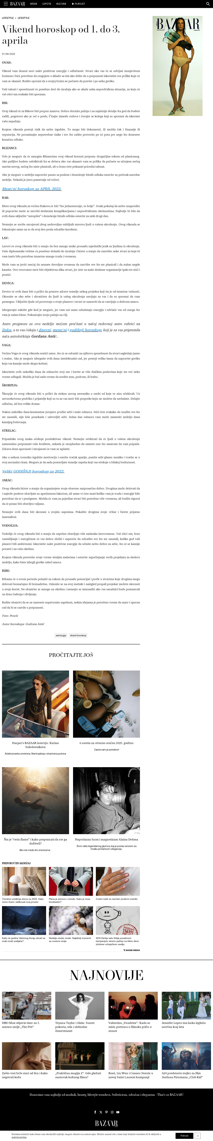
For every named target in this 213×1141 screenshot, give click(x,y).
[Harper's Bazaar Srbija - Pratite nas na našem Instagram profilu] (112, 1112)
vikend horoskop (78, 635)
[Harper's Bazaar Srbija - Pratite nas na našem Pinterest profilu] (106, 1112)
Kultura (61, 3)
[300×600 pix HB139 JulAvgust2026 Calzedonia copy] (178, 65)
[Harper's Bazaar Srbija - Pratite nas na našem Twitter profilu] (101, 1112)
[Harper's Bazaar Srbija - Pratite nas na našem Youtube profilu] (118, 1112)
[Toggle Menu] (6, 4)
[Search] (208, 4)
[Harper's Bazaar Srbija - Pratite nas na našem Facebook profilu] (95, 1112)
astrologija (61, 635)
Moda (33, 3)
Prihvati (184, 1135)
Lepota (46, 3)
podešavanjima (19, 1137)
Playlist (80, 3)
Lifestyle (8, 18)
